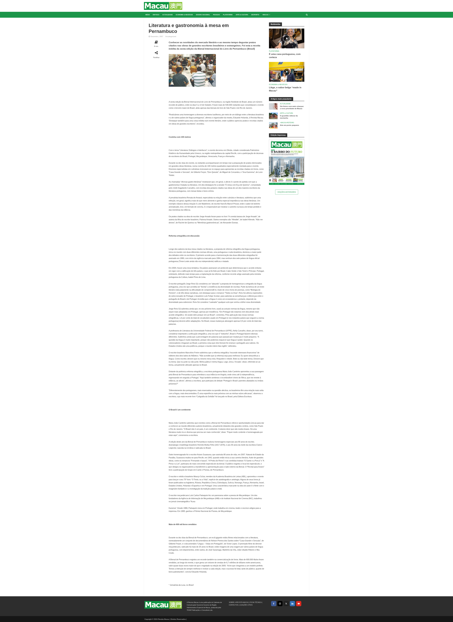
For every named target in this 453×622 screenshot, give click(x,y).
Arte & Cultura (242, 15)
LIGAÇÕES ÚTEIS (246, 605)
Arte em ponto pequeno (289, 125)
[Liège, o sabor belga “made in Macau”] (286, 72)
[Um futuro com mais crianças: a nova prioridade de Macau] (273, 106)
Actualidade (167, 15)
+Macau (265, 15)
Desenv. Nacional (203, 15)
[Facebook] (273, 603)
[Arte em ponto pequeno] (273, 125)
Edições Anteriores (287, 192)
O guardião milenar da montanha (289, 117)
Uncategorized (170, 36)
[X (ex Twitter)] (286, 603)
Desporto (255, 15)
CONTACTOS (233, 605)
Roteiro (290, 123)
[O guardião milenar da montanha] (273, 116)
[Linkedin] (292, 603)
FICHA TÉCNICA (255, 602)
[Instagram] (280, 603)
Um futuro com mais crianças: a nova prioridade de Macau (292, 107)
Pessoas (216, 15)
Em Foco (156, 15)
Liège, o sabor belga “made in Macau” (285, 89)
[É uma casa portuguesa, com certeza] (286, 38)
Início (147, 15)
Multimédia (275, 24)
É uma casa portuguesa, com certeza (285, 56)
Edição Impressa (278, 135)
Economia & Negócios (184, 15)
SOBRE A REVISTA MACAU (239, 602)
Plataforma (228, 15)
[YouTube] (298, 603)
